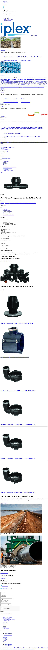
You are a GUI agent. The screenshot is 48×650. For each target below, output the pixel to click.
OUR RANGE (3, 578)
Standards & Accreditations (30, 203)
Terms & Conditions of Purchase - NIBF (15, 648)
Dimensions (22, 203)
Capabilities (2, 36)
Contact (2, 153)
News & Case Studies (7, 617)
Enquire (2, 200)
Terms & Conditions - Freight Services (30, 647)
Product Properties (8, 203)
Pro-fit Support (6, 628)
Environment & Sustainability (9, 619)
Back (1, 172)
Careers (4, 640)
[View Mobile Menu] (1, 159)
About (1, 143)
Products (2, 61)
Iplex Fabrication (6, 618)
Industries (2, 89)
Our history (5, 638)
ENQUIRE (9, 260)
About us (5, 637)
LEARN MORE (3, 260)
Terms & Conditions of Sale (28, 648)
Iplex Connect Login (8, 19)
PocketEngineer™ (6, 169)
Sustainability (3, 137)
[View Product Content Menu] (1, 207)
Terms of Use (16, 647)
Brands (1, 103)
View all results (6, 18)
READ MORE (3, 503)
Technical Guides (6, 620)
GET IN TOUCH (4, 573)
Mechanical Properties (7, 211)
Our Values (5, 639)
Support (2, 116)
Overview (2, 203)
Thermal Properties (16, 203)
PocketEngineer (7, 20)
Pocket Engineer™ (4, 149)
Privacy (4, 641)
